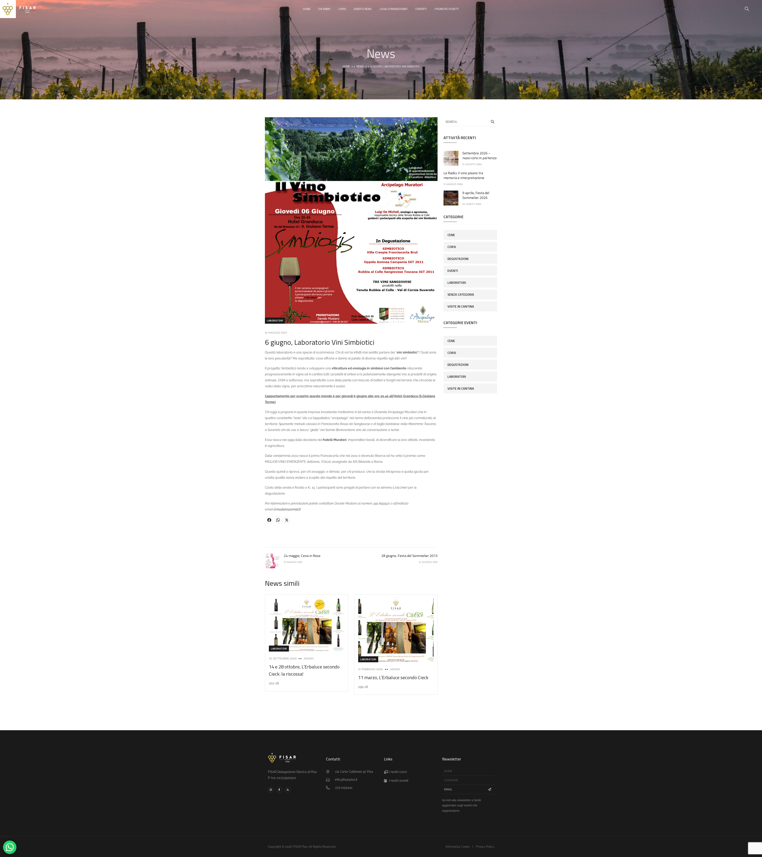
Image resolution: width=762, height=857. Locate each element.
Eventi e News (363, 9)
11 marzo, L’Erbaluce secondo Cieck (393, 677)
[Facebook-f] (279, 790)
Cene (451, 234)
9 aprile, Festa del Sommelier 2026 (475, 195)
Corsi (342, 9)
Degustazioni (458, 258)
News (360, 66)
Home (306, 9)
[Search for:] (470, 121)
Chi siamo (324, 9)
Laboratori (275, 320)
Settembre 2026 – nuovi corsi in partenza (479, 155)
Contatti (420, 9)
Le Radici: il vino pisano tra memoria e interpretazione (464, 175)
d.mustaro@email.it (287, 509)
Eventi (452, 270)
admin (309, 658)
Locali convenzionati (393, 9)
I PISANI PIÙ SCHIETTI (446, 9)
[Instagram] (271, 790)
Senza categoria (460, 294)
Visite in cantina (460, 306)
